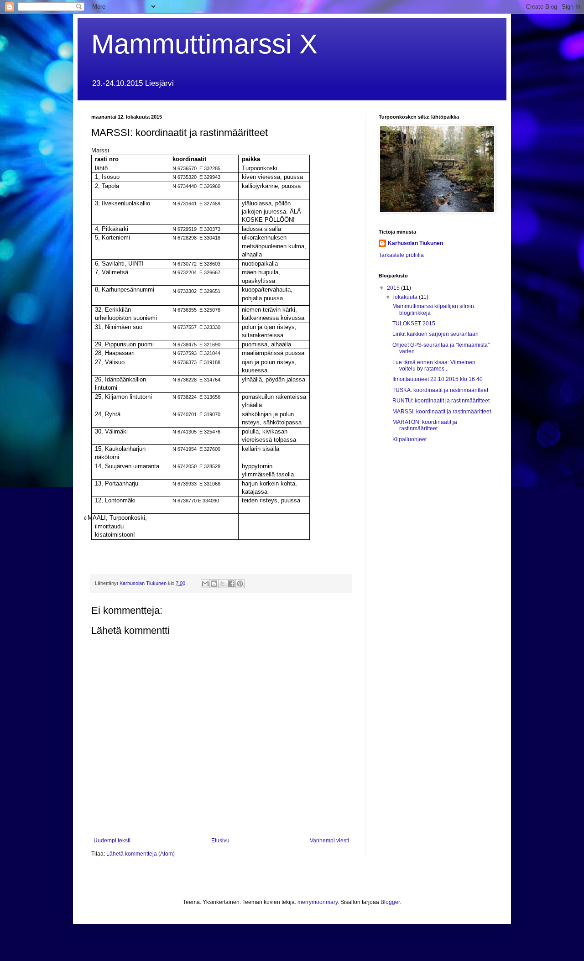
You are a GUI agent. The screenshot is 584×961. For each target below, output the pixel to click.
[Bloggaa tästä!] (214, 583)
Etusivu (220, 840)
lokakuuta (406, 297)
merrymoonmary (317, 902)
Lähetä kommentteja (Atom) (140, 854)
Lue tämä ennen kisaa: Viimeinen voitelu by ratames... (433, 365)
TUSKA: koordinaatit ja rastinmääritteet (440, 390)
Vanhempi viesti (329, 840)
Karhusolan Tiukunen (415, 243)
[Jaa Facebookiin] (231, 583)
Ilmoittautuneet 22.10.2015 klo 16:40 (437, 379)
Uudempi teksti (112, 840)
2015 (394, 288)
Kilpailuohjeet (409, 439)
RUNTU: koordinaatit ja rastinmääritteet (441, 400)
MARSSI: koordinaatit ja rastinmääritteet (441, 411)
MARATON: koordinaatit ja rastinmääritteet (424, 425)
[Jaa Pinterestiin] (240, 583)
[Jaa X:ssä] (222, 583)
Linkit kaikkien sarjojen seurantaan (435, 334)
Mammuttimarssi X (204, 44)
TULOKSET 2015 (413, 323)
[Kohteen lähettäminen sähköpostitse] (205, 583)
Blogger (390, 902)
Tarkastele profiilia (401, 255)
